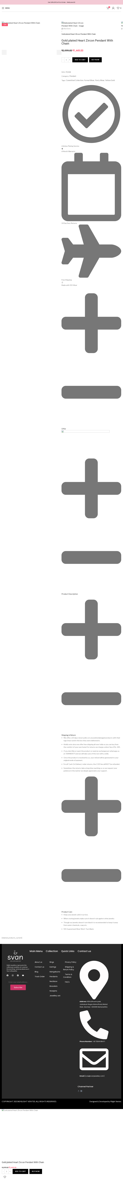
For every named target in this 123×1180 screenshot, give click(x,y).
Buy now (95, 60)
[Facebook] (7, 975)
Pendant (72, 76)
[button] (91, 359)
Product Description (70, 594)
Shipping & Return (69, 735)
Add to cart (80, 60)
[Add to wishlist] (5, 1177)
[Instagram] (13, 975)
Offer (64, 429)
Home (64, 23)
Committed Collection (74, 80)
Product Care (67, 912)
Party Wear (100, 80)
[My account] (113, 8)
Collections (66, 28)
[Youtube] (23, 975)
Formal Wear (89, 80)
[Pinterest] (18, 975)
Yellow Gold (110, 80)
